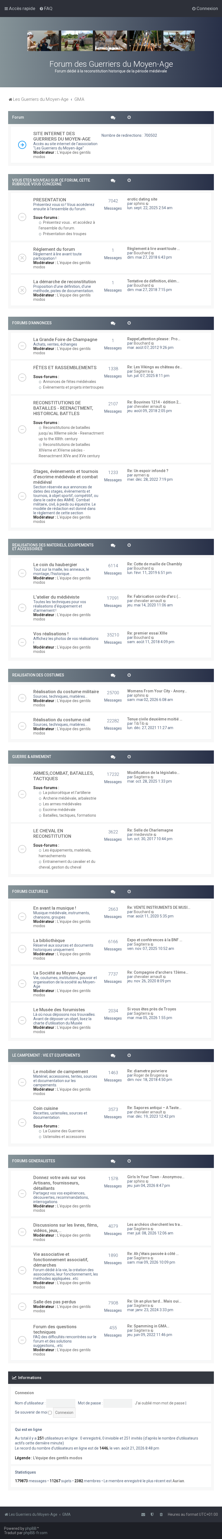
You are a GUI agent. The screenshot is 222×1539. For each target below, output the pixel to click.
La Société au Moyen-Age (59, 973)
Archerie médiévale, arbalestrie (69, 798)
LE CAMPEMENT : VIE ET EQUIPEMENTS (46, 1055)
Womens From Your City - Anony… (157, 691)
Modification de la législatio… (153, 772)
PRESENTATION (49, 199)
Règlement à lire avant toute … (153, 248)
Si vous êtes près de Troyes (151, 1009)
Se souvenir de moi (31, 1412)
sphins (139, 203)
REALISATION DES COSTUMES (38, 675)
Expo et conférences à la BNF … (154, 940)
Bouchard (142, 253)
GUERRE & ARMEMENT (31, 757)
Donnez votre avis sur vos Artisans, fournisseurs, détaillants (59, 1183)
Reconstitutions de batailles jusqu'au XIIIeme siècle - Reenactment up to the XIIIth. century (71, 433)
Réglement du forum (54, 249)
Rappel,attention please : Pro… (153, 339)
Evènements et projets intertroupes (73, 387)
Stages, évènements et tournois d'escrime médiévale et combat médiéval (65, 477)
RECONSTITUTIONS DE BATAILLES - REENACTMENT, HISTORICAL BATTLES (63, 408)
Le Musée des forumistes (59, 1009)
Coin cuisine (45, 1108)
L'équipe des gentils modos (57, 1458)
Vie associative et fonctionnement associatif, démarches (60, 1259)
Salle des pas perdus (54, 1301)
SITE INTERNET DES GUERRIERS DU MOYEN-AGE (62, 136)
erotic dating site (142, 199)
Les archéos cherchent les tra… (154, 1224)
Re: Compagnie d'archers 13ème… (157, 972)
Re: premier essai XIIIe (147, 633)
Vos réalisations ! (50, 633)
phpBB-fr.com (35, 1533)
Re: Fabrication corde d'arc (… (154, 596)
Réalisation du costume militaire (66, 691)
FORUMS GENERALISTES (33, 1161)
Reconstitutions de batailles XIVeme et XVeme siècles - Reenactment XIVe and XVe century (69, 450)
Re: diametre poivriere (147, 1071)
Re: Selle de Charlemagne (150, 830)
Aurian (178, 1481)
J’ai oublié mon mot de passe (160, 1403)
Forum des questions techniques (55, 1329)
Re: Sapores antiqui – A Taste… (154, 1108)
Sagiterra (142, 371)
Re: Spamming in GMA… (148, 1326)
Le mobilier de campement (60, 1071)
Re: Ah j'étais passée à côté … (153, 1253)
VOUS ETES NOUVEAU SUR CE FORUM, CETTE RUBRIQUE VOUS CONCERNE (51, 182)
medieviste (143, 834)
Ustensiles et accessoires (64, 1136)
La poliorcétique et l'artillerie (66, 792)
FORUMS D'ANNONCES (32, 323)
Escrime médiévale (59, 809)
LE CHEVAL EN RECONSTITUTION (52, 833)
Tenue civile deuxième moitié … (154, 719)
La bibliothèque (49, 940)
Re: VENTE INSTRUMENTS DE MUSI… (158, 907)
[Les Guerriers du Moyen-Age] (111, 41)
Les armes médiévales (61, 804)
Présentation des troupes (64, 234)
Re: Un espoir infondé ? (147, 471)
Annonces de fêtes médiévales (69, 381)
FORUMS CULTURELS (30, 891)
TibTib (139, 723)
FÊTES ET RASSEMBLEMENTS (65, 367)
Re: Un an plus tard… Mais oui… (154, 1301)
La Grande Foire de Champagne (65, 339)
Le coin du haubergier (55, 564)
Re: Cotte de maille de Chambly (154, 564)
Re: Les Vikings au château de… (154, 367)
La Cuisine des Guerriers (63, 1131)
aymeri (140, 475)
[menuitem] (46, 8)
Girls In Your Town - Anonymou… (155, 1177)
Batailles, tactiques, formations (69, 815)
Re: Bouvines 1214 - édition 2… (154, 402)
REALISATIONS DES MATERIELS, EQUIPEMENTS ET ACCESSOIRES (53, 547)
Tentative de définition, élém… (153, 281)
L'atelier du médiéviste (56, 597)
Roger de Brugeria (149, 1075)
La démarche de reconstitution (64, 281)
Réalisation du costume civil (61, 719)
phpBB (31, 1528)
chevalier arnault (148, 406)
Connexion (24, 1393)
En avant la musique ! (54, 908)
